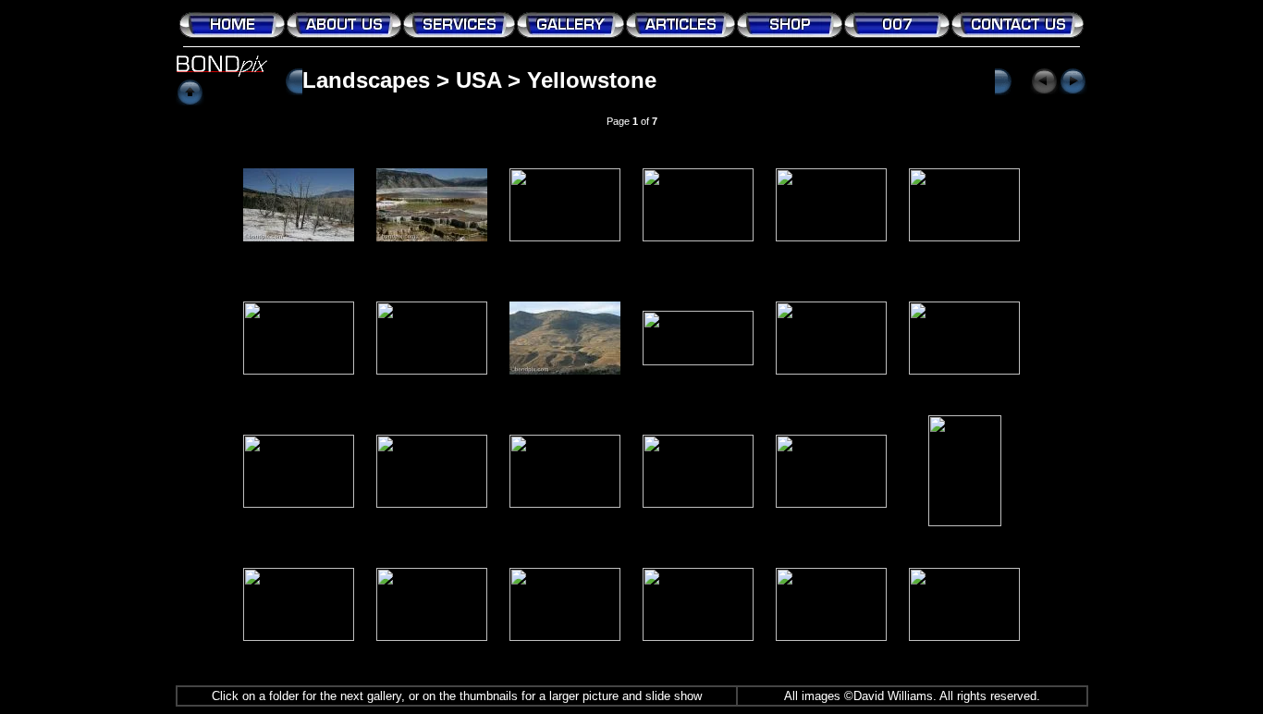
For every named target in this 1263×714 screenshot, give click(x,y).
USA (478, 80)
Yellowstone (591, 80)
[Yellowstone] (298, 236)
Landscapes (366, 80)
